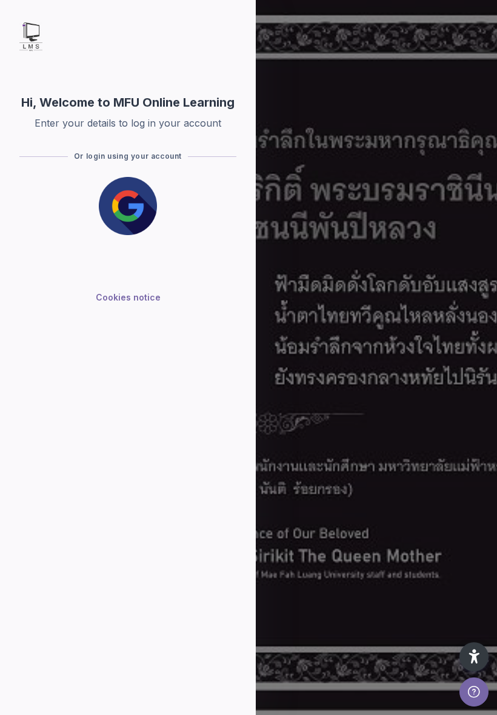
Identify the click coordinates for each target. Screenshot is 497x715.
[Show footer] (474, 692)
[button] (474, 656)
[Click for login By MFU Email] (128, 206)
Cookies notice (128, 297)
